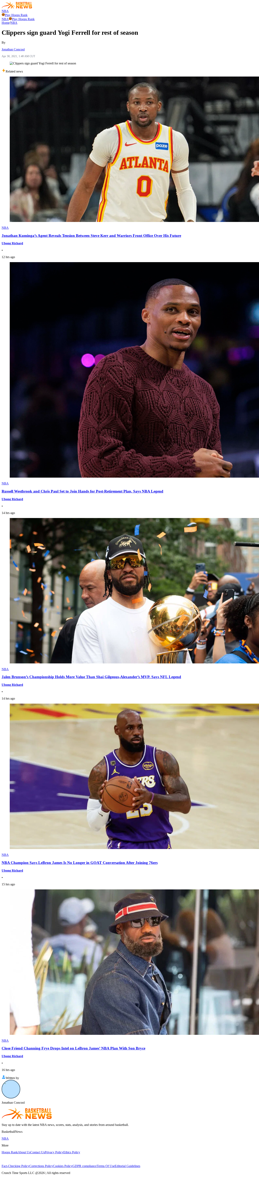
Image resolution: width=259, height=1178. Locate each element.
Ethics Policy (71, 1152)
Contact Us (37, 1152)
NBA (5, 11)
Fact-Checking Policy (15, 1166)
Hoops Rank (10, 1152)
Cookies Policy (62, 1166)
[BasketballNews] (17, 7)
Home (6, 22)
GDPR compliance (84, 1166)
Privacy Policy (54, 1152)
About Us (24, 1152)
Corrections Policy (41, 1166)
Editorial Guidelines (127, 1166)
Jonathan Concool (13, 49)
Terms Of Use (106, 1166)
